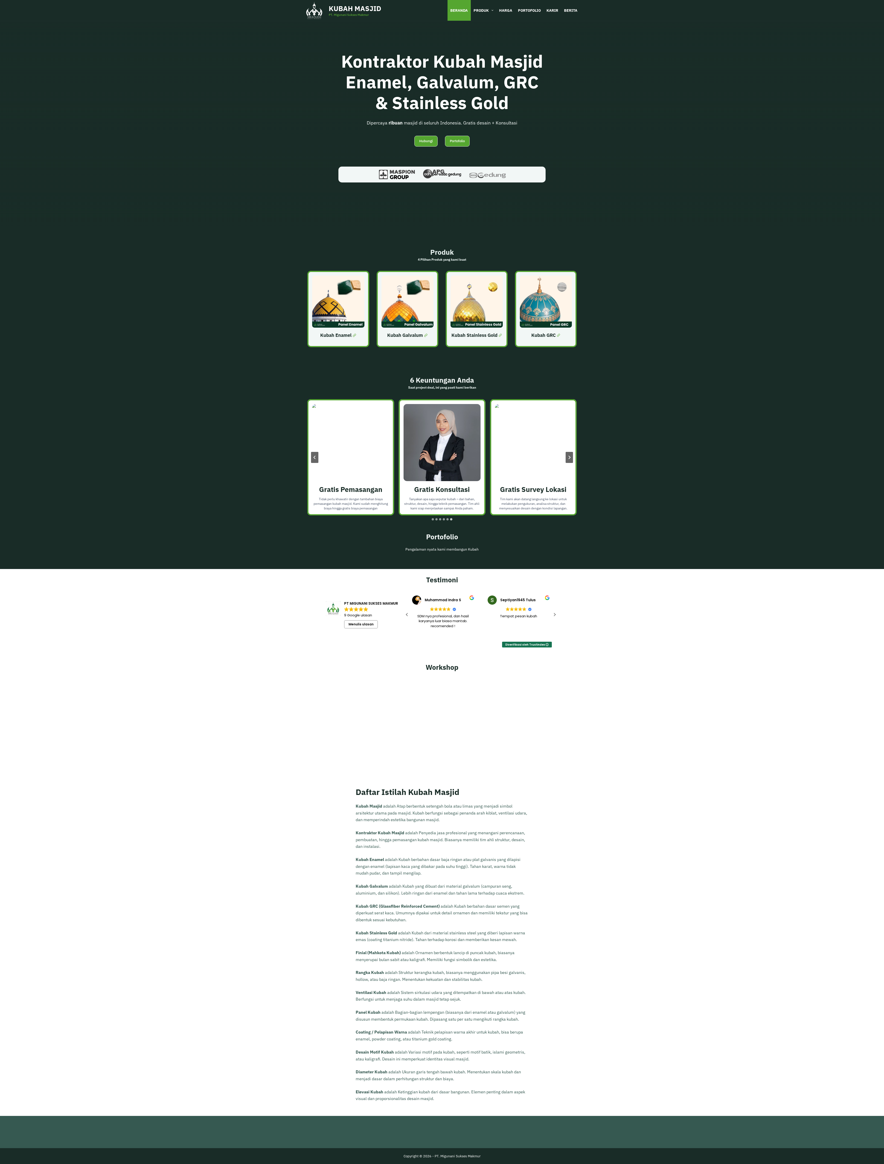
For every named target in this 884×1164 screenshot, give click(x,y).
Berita (570, 10)
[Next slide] (569, 457)
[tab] (433, 519)
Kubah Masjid (355, 8)
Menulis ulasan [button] (361, 624)
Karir (552, 10)
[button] (554, 614)
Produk (481, 10)
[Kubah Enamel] (338, 309)
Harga (505, 10)
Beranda (459, 10)
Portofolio (529, 10)
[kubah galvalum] (408, 309)
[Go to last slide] (314, 457)
